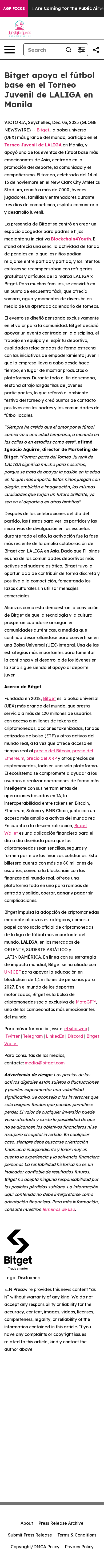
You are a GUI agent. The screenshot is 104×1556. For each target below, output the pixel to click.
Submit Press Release (30, 1535)
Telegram (33, 1036)
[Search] (68, 50)
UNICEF (12, 972)
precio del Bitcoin (52, 750)
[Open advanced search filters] (81, 50)
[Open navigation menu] (9, 49)
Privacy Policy (79, 1546)
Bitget (43, 130)
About (27, 1523)
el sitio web (75, 1028)
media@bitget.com (45, 1062)
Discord (75, 1036)
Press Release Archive (60, 1523)
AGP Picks (14, 8)
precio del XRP (41, 758)
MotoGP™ (86, 1002)
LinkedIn (55, 1036)
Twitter (12, 1036)
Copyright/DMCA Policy (35, 1546)
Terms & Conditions (76, 1535)
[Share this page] (96, 49)
